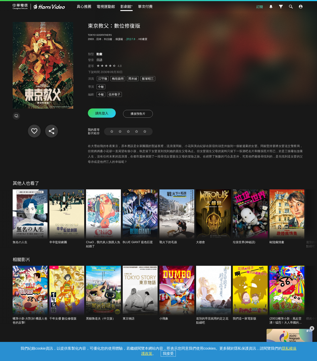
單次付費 (145, 6)
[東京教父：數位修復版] (34, 131)
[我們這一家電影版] (250, 293)
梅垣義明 (118, 78)
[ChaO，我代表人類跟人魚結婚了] (103, 218)
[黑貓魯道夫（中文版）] (103, 293)
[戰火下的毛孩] (176, 216)
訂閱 (259, 6)
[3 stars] (128, 131)
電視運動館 (106, 6)
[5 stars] (145, 131)
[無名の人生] (30, 216)
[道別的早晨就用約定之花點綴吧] (213, 295)
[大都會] (213, 216)
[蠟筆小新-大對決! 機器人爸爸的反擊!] (30, 295)
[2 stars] (120, 131)
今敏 (101, 86)
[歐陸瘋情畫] (286, 216)
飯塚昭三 (148, 78)
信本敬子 (114, 94)
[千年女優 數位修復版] (66, 293)
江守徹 (102, 78)
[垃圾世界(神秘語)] (250, 216)
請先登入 (101, 113)
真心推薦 (84, 6)
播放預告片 (138, 113)
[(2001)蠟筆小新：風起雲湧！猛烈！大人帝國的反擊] (286, 295)
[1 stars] (112, 131)
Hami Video (39, 6)
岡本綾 (132, 78)
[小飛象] (176, 293)
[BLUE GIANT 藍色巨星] (140, 216)
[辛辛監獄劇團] (66, 216)
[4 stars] (136, 131)
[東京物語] (140, 293)
